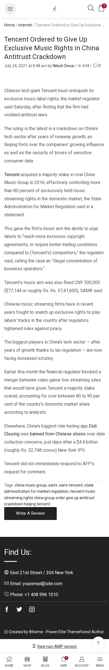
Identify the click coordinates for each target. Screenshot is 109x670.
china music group (31, 485)
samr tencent (71, 485)
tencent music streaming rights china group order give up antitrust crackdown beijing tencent (49, 497)
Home (9, 25)
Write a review (30, 513)
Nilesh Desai (63, 65)
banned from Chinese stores (58, 434)
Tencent (12, 174)
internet (25, 25)
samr (52, 485)
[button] (10, 9)
